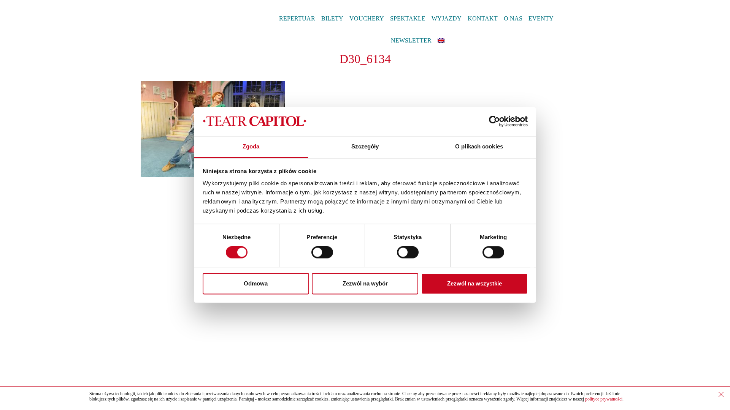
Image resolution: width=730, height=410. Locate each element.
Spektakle (407, 18)
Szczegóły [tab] (365, 146)
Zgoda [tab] (251, 146)
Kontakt (483, 18)
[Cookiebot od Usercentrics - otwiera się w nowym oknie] (494, 121)
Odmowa (256, 283)
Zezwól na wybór (365, 283)
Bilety (332, 18)
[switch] (322, 252)
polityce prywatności (603, 399)
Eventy (541, 18)
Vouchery (366, 18)
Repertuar (297, 18)
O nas (513, 18)
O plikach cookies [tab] (479, 146)
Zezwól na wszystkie (474, 283)
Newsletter (411, 40)
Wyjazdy (447, 18)
